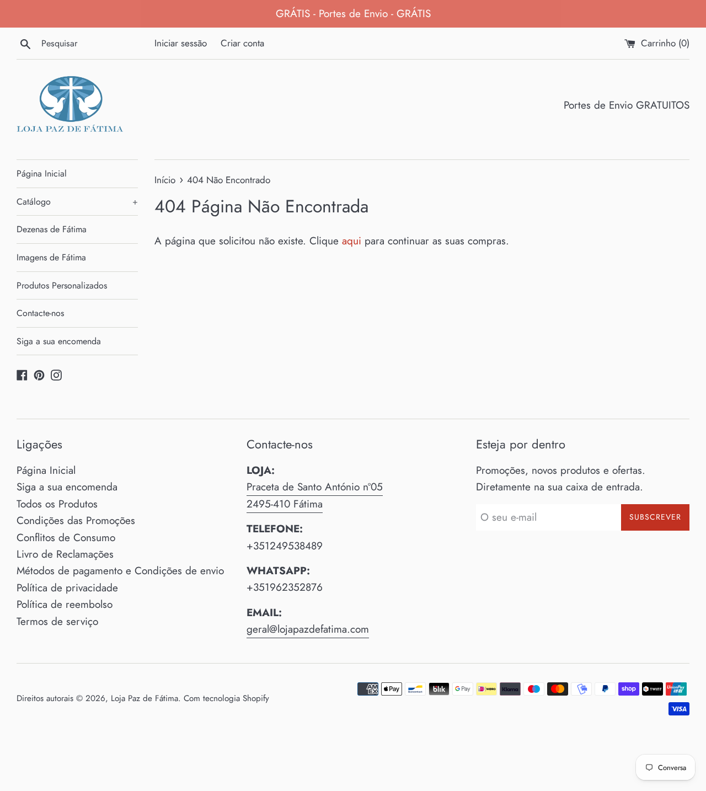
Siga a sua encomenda (59, 341)
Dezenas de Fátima (52, 229)
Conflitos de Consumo (66, 537)
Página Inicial (42, 173)
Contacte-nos (40, 313)
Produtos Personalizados (62, 285)
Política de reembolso (65, 604)
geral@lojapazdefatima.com (308, 629)
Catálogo (77, 201)
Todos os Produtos (57, 503)
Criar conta (242, 43)
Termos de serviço (57, 621)
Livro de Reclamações (65, 554)
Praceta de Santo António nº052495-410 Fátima (315, 495)
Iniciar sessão (180, 43)
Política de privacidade (67, 587)
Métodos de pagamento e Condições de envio (120, 570)
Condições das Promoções (76, 520)
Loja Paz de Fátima (144, 698)
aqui (351, 240)
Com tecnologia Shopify (226, 698)
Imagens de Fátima (51, 257)
